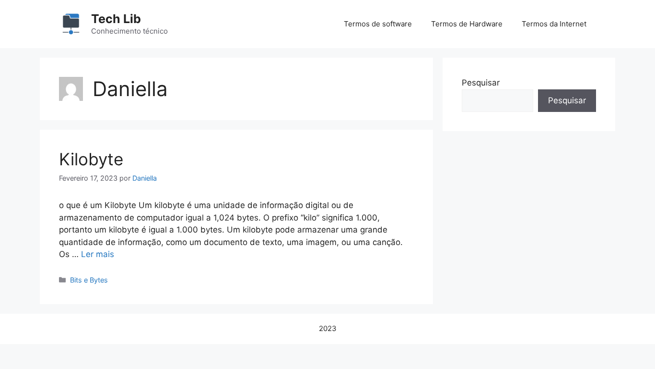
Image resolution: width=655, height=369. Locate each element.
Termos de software (378, 23)
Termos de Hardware (467, 23)
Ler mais (97, 254)
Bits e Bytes (89, 280)
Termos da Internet (554, 23)
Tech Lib (116, 19)
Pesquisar (481, 82)
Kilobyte (91, 159)
